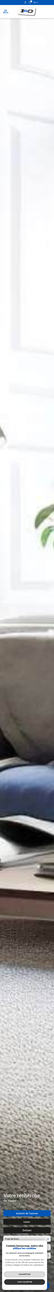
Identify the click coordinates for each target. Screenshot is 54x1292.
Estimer (27, 1230)
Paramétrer (24, 1274)
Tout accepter (24, 1282)
